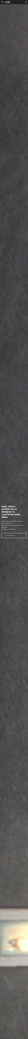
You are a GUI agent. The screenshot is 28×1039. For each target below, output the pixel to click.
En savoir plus (9, 535)
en (26, 2)
